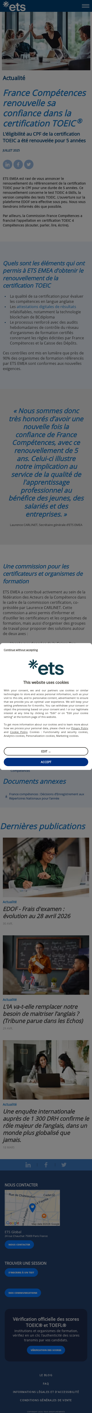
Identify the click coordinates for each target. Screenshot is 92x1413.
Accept (46, 762)
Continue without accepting (21, 650)
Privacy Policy (79, 728)
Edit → (46, 751)
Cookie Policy (19, 732)
